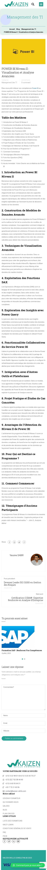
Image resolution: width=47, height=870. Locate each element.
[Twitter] (19, 542)
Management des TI (9, 83)
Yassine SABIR (17, 555)
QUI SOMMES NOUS (10, 802)
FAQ (4, 832)
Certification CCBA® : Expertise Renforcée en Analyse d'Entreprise (25, 599)
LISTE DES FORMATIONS (12, 821)
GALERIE (6, 806)
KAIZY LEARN (8, 825)
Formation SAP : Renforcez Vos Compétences (22, 650)
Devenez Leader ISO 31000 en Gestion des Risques (22, 583)
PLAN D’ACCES (8, 814)
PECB (5, 836)
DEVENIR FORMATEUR (11, 798)
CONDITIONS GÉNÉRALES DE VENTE (17, 828)
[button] (33, 4)
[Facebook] (9, 542)
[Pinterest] (24, 542)
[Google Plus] (14, 542)
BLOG (5, 810)
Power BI (35, 88)
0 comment (25, 83)
